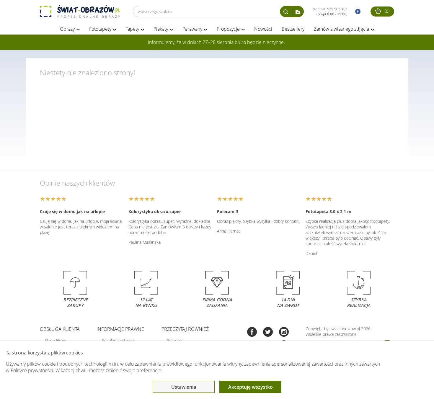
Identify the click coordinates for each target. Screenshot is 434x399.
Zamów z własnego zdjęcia (341, 29)
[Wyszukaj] (286, 11)
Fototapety (100, 29)
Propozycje (228, 29)
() (386, 10)
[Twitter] (268, 332)
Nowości (263, 29)
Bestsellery (293, 29)
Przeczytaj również (185, 329)
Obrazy (67, 29)
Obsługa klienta (60, 329)
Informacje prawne (120, 329)
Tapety (132, 29)
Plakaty (161, 29)
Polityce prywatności (32, 370)
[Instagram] (284, 332)
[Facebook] (252, 332)
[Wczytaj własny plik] (298, 11)
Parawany (192, 29)
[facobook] (356, 11)
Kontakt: (330, 11)
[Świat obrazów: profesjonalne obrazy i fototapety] (80, 11)
